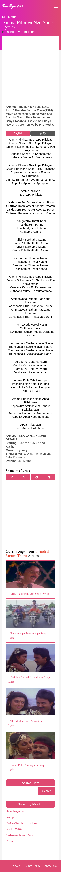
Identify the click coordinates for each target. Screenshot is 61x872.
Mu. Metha (9, 17)
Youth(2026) (14, 829)
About (16, 866)
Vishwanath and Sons (20, 835)
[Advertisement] (30, 70)
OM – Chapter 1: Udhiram (22, 823)
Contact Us (50, 866)
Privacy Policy (31, 866)
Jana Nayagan (15, 811)
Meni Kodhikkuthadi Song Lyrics (29, 594)
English (18, 133)
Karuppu (11, 817)
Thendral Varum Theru (20, 32)
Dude (9, 841)
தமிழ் (43, 133)
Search (46, 791)
